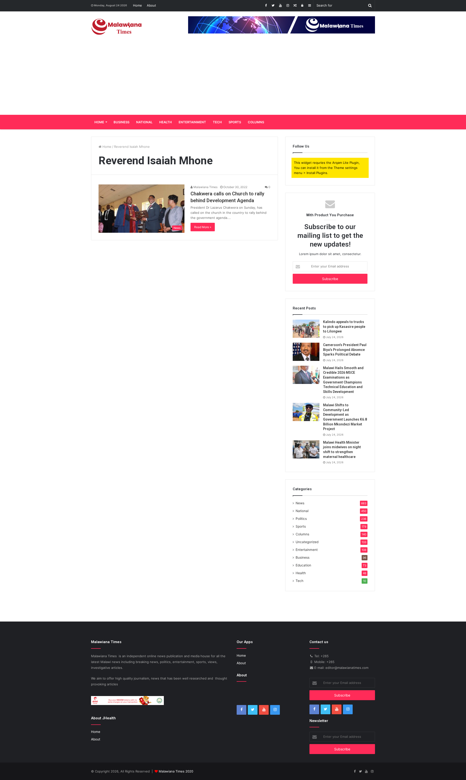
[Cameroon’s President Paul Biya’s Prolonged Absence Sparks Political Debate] (306, 352)
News (300, 503)
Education (303, 565)
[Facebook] (265, 5)
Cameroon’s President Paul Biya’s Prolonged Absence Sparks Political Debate (344, 349)
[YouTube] (280, 5)
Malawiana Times (205, 187)
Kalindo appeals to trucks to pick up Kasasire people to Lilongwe (344, 326)
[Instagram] (287, 5)
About (151, 5)
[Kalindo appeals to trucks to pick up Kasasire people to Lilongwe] (306, 329)
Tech (217, 122)
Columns (256, 122)
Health (165, 122)
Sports (235, 122)
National (144, 122)
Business (121, 122)
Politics (301, 519)
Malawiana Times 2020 (176, 771)
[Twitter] (273, 5)
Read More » (202, 227)
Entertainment (192, 122)
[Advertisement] (233, 78)
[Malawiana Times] (116, 27)
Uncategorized (307, 542)
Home (137, 5)
